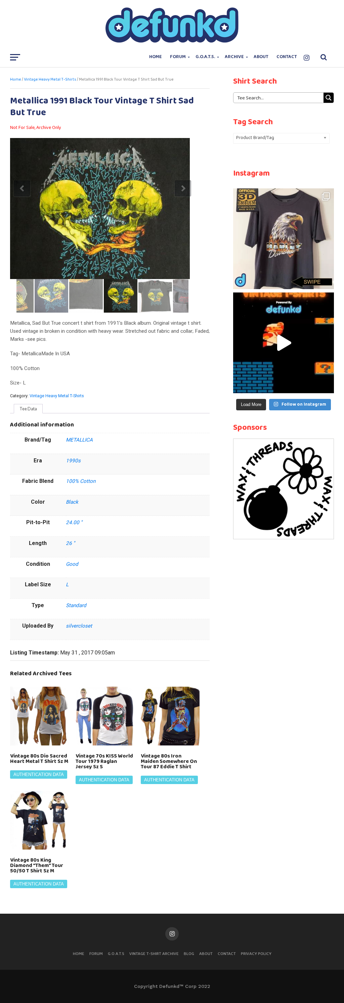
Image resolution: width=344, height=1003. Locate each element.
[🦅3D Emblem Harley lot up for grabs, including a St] (283, 238)
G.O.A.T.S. (205, 57)
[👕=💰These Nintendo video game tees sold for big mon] (283, 342)
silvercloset (79, 626)
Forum (178, 57)
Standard (76, 605)
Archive (234, 57)
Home (155, 57)
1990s (73, 461)
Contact (286, 57)
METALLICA (79, 440)
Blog (189, 953)
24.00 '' (74, 522)
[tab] (28, 408)
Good (72, 564)
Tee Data (28, 408)
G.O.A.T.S (116, 953)
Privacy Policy (256, 953)
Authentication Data (38, 774)
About (261, 57)
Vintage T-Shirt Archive (154, 953)
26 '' (70, 543)
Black (72, 502)
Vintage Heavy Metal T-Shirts (50, 79)
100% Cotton (80, 481)
